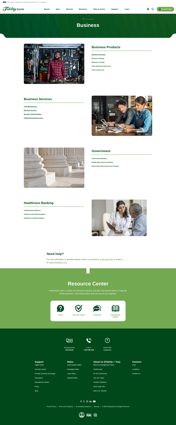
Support (114, 9)
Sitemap (96, 406)
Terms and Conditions (66, 406)
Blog (36, 391)
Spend (46, 9)
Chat (134, 365)
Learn (127, 9)
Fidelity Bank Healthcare (32, 210)
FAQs (37, 387)
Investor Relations (100, 382)
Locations (135, 369)
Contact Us (107, 350)
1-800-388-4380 (106, 259)
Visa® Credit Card (98, 70)
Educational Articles (42, 382)
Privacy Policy (51, 406)
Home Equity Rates (74, 365)
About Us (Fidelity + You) (106, 362)
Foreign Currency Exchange (45, 374)
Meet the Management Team (103, 365)
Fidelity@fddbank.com (58, 262)
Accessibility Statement (83, 406)
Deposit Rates (72, 378)
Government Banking (99, 158)
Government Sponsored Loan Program (105, 166)
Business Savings (98, 58)
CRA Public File (99, 387)
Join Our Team (98, 378)
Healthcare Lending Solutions (34, 218)
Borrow (69, 9)
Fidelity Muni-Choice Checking (102, 162)
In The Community (100, 374)
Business (83, 9)
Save (58, 9)
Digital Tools (39, 365)
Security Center (40, 369)
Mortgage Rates (73, 369)
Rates (70, 362)
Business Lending (98, 62)
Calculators (39, 378)
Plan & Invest (99, 9)
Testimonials (97, 369)
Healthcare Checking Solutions (34, 214)
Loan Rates (71, 374)
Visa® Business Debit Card (101, 66)
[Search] (152, 9)
